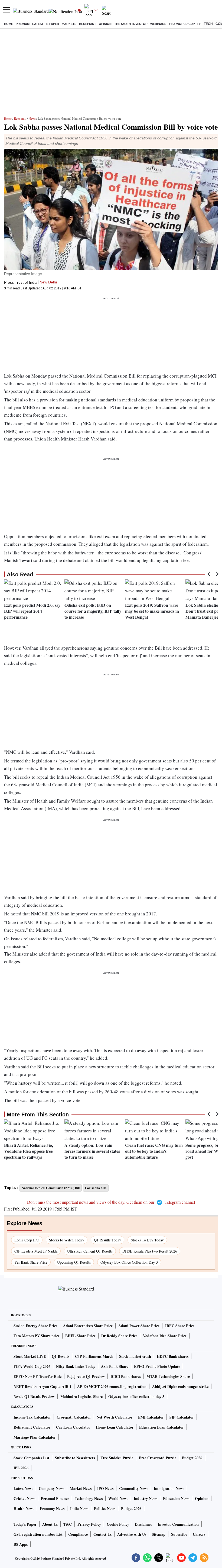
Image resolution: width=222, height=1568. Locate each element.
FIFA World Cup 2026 (32, 1366)
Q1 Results (60, 1356)
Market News (81, 1488)
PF (199, 23)
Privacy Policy (89, 1524)
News (32, 118)
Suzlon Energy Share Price (35, 1326)
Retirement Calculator (32, 1427)
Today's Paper (25, 1524)
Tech (208, 24)
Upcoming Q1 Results (74, 1262)
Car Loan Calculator (73, 1427)
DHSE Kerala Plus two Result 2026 (149, 1251)
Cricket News (24, 1498)
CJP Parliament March (94, 1356)
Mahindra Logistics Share (81, 1396)
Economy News (52, 1508)
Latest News (23, 1488)
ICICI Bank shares (125, 1376)
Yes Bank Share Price (30, 1262)
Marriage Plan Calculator (35, 1437)
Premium (23, 23)
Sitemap (158, 1534)
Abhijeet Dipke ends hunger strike (180, 1386)
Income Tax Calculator (32, 1417)
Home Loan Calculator (114, 1427)
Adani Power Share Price (138, 1326)
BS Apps (21, 1544)
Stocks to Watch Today (66, 1240)
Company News (51, 1488)
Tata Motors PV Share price (37, 1336)
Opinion (105, 23)
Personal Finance (55, 1498)
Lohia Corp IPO (26, 1240)
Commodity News (133, 1488)
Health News (24, 1508)
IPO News (105, 1488)
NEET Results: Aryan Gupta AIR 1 (42, 1386)
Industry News (145, 1498)
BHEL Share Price (80, 1336)
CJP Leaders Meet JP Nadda (35, 1251)
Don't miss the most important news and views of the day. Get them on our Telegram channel (111, 1202)
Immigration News (169, 1488)
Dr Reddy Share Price (119, 1336)
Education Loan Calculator (161, 1427)
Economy (20, 118)
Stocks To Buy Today (147, 1240)
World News (118, 1498)
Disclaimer (143, 1524)
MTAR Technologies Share (168, 1376)
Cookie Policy (118, 1524)
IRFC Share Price (179, 1326)
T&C (67, 1524)
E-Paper (52, 23)
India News (79, 1508)
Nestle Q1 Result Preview (34, 1396)
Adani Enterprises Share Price (88, 1326)
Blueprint (87, 23)
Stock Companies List (31, 1458)
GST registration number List (38, 1534)
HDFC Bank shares (172, 1356)
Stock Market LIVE (30, 1356)
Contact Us (102, 1534)
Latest (38, 23)
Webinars (158, 23)
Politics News (104, 1508)
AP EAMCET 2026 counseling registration (111, 1386)
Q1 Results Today (107, 1240)
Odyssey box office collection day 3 (136, 1396)
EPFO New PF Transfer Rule (37, 1376)
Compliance (78, 1534)
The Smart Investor (131, 23)
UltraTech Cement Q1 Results (90, 1251)
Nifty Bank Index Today (75, 1366)
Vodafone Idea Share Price (165, 1336)
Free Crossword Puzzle (157, 1458)
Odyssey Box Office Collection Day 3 (129, 1262)
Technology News (89, 1498)
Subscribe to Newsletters (75, 1458)
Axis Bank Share (114, 1366)
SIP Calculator (181, 1417)
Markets (69, 23)
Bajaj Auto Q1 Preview (86, 1376)
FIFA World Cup (182, 23)
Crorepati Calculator (74, 1417)
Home (8, 23)
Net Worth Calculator (114, 1417)
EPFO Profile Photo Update (157, 1366)
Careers (199, 1534)
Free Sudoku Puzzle (116, 1458)
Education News (176, 1498)
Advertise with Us (131, 1534)
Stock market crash (135, 1356)
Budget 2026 (192, 1458)
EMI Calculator (151, 1417)
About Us (50, 1524)
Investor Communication (178, 1524)
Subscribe (179, 1534)
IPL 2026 (21, 1468)
